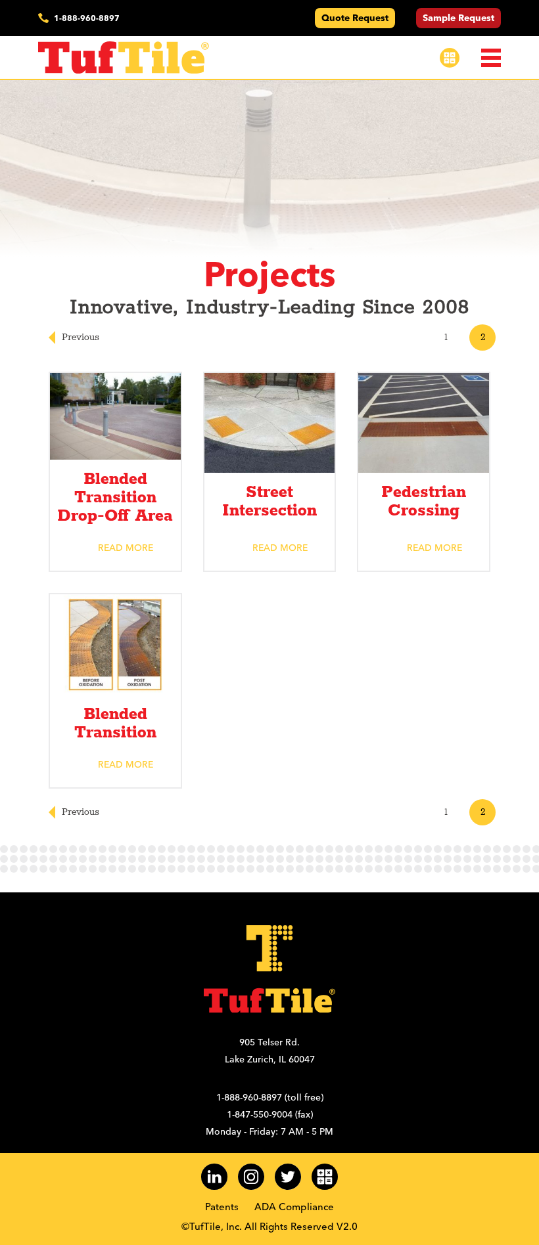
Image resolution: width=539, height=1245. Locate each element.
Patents (222, 1206)
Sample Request (458, 18)
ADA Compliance (294, 1206)
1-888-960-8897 (87, 18)
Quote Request (354, 18)
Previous (80, 337)
